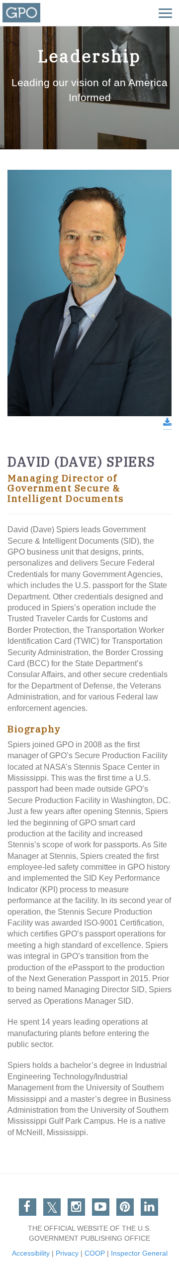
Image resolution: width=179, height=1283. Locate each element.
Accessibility (31, 1253)
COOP (95, 1253)
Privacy (67, 1253)
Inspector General (139, 1253)
